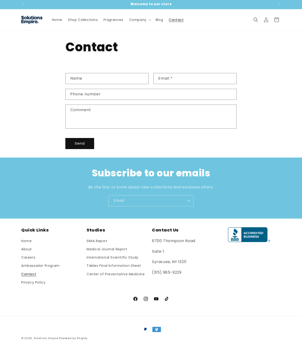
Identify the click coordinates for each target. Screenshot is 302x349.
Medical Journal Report (107, 249)
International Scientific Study (112, 257)
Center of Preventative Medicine (116, 274)
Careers (28, 257)
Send (80, 143)
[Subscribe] (188, 200)
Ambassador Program (40, 265)
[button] (139, 20)
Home (26, 241)
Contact (28, 274)
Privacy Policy (33, 282)
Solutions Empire (46, 338)
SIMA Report (97, 241)
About (26, 249)
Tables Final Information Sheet (114, 265)
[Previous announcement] (23, 4)
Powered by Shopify (73, 338)
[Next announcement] (279, 4)
